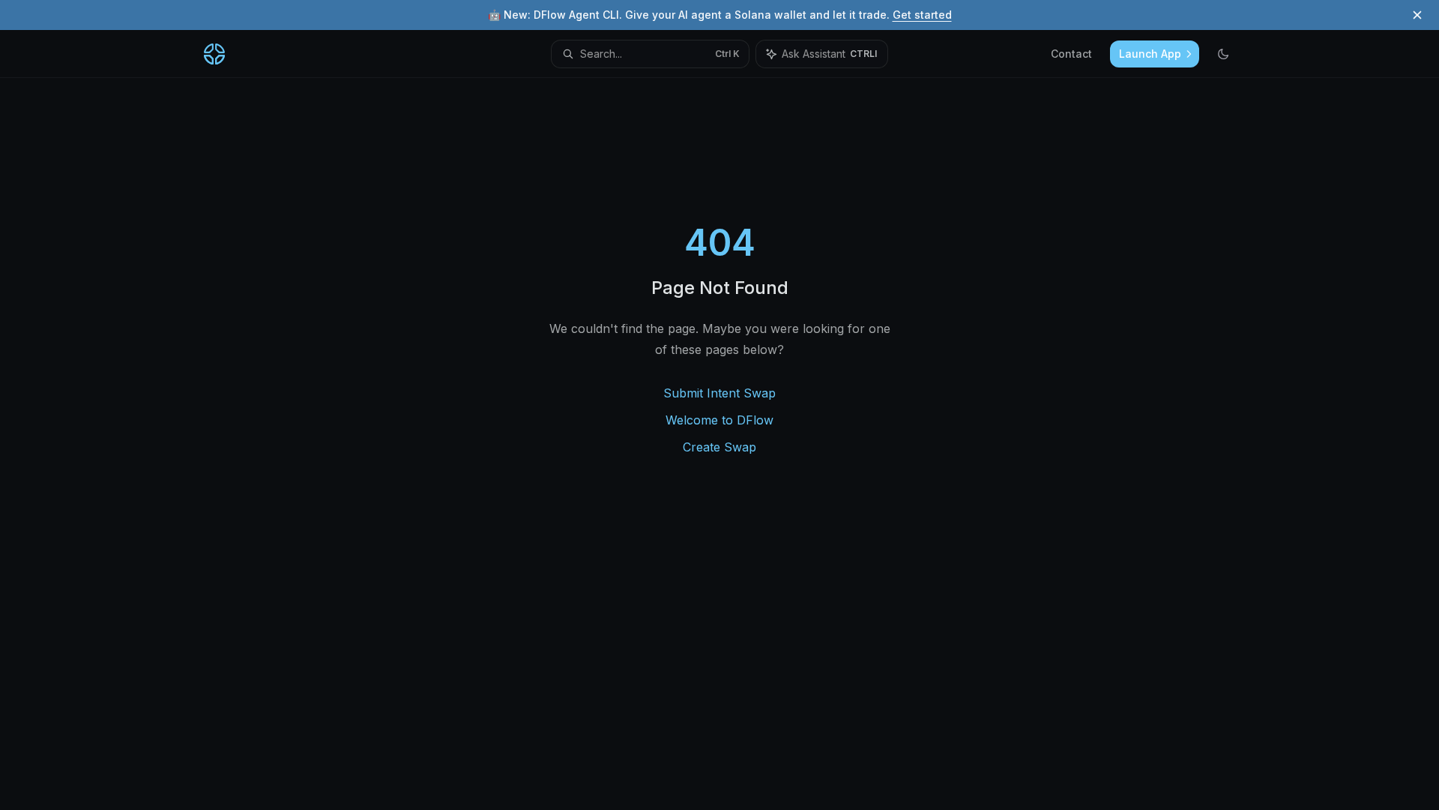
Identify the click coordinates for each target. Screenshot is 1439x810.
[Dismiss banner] (1417, 15)
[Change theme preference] (1223, 54)
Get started (922, 14)
